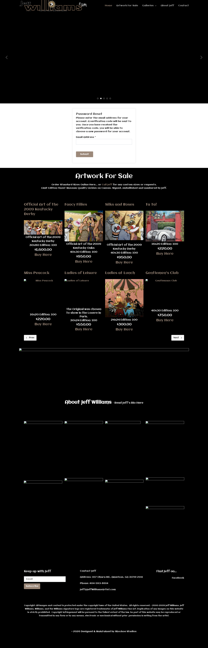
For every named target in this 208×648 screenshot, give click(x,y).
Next (176, 338)
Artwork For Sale (127, 5)
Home (108, 5)
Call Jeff (107, 184)
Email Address (86, 137)
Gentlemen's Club (162, 273)
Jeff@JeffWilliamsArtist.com (98, 589)
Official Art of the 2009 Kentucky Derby (41, 209)
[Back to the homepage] (54, 5)
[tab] (97, 98)
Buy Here (43, 255)
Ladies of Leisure (81, 273)
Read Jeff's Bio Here (128, 402)
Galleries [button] (148, 5)
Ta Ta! (151, 204)
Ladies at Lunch (120, 273)
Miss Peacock (36, 273)
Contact (183, 5)
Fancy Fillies (76, 204)
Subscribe (32, 586)
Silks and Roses (119, 204)
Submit (84, 154)
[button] (6, 57)
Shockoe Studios (109, 631)
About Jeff (167, 5)
